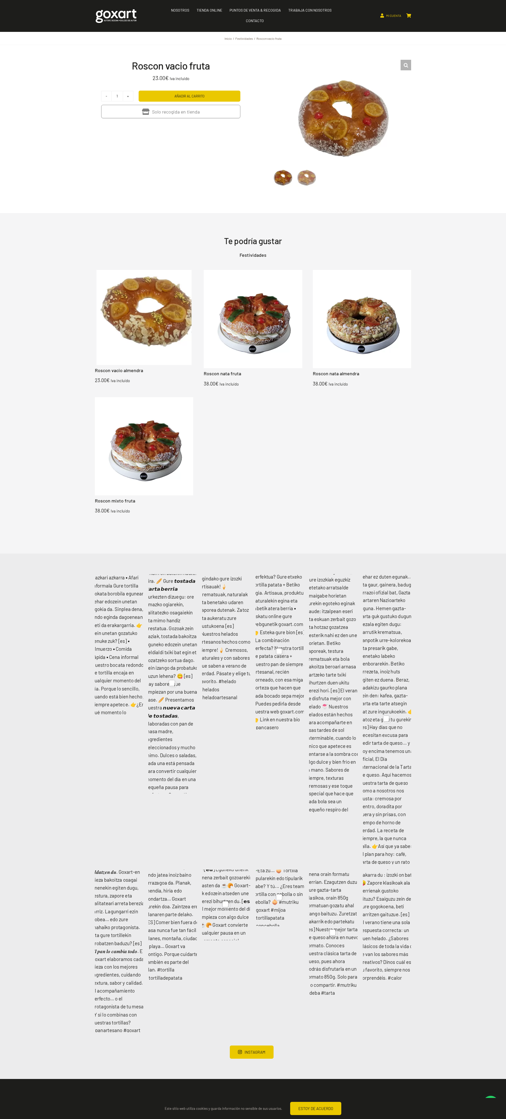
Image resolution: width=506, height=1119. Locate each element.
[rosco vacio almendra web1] (144, 272)
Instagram (255, 1052)
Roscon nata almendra (336, 373)
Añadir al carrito (189, 96)
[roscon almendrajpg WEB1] (362, 272)
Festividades (253, 255)
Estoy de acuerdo (315, 1108)
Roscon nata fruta (222, 373)
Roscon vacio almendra (119, 370)
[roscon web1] (253, 272)
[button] (406, 65)
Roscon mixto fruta (115, 501)
